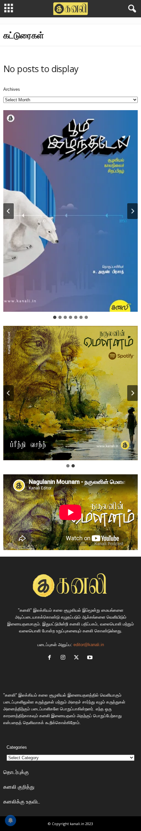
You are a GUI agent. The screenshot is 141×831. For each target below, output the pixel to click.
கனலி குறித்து (18, 786)
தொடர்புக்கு (16, 772)
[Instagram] (64, 658)
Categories (17, 747)
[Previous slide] (8, 393)
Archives (11, 89)
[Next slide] (132, 211)
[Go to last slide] (8, 211)
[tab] (54, 317)
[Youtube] (91, 658)
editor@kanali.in (88, 644)
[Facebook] (51, 658)
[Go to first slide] (132, 393)
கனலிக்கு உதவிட (21, 801)
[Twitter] (78, 658)
